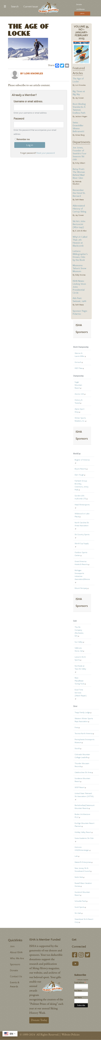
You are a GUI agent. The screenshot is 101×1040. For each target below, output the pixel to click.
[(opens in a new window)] (74, 955)
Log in (29, 145)
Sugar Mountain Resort (78, 385)
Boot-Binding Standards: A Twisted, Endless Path (79, 108)
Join (12, 946)
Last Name (78, 997)
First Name (78, 990)
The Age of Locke (78, 80)
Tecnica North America (84, 733)
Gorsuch (78, 362)
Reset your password (45, 152)
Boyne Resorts (80, 468)
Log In (82, 13)
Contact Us (16, 976)
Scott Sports (79, 907)
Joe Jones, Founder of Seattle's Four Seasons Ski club (79, 153)
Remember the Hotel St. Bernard (79, 192)
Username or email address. (28, 101)
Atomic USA (79, 394)
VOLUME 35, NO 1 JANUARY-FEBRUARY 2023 (81, 32)
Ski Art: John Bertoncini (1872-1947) (79, 224)
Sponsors (15, 964)
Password (19, 118)
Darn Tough (79, 474)
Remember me (23, 139)
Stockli (77, 748)
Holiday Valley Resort (83, 832)
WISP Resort (79, 787)
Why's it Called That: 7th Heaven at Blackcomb (80, 241)
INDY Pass (78, 368)
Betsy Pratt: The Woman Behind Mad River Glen (79, 173)
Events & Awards (14, 984)
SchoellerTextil (80, 901)
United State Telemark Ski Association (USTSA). (84, 795)
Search (14, 6)
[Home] (49, 8)
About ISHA (16, 952)
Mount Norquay (81, 588)
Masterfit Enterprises (83, 862)
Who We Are (17, 958)
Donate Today (39, 1020)
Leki (76, 856)
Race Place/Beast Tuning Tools (79, 680)
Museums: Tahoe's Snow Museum (79, 268)
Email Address (80, 982)
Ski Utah (78, 913)
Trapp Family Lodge (82, 712)
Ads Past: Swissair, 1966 (79, 299)
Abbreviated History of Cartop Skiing (79, 208)
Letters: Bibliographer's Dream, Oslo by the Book (80, 255)
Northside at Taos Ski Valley (80, 667)
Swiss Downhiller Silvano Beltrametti (78, 127)
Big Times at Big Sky (79, 93)
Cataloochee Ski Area (83, 772)
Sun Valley (79, 641)
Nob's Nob (79, 877)
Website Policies (71, 1035)
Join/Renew (80, 9)
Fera (76, 727)
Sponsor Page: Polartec (80, 312)
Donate (79, 4)
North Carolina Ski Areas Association (82, 524)
